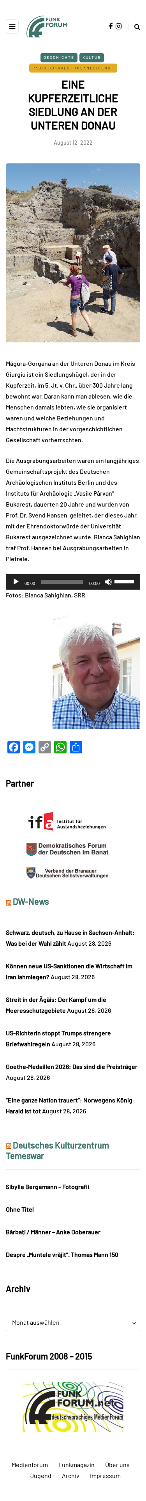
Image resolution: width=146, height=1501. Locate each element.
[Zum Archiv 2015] (73, 1405)
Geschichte (59, 57)
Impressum (105, 1475)
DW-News (31, 901)
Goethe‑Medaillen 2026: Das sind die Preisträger (71, 1066)
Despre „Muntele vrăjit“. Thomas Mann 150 (62, 1254)
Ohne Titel (20, 1209)
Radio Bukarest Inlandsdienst (73, 68)
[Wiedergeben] (16, 582)
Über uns (117, 1464)
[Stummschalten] (108, 582)
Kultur (92, 57)
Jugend (40, 1475)
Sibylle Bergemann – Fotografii (47, 1186)
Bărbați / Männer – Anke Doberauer (53, 1231)
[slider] (125, 581)
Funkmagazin (76, 1464)
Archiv (70, 1475)
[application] (73, 582)
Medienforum (30, 1464)
